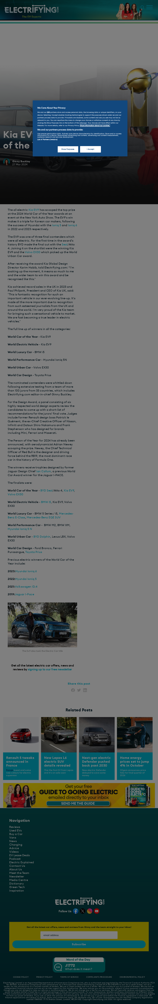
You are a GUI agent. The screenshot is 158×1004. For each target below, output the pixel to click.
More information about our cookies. (95, 125)
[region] (80, 128)
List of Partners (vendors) (47, 139)
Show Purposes (67, 149)
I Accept (90, 149)
